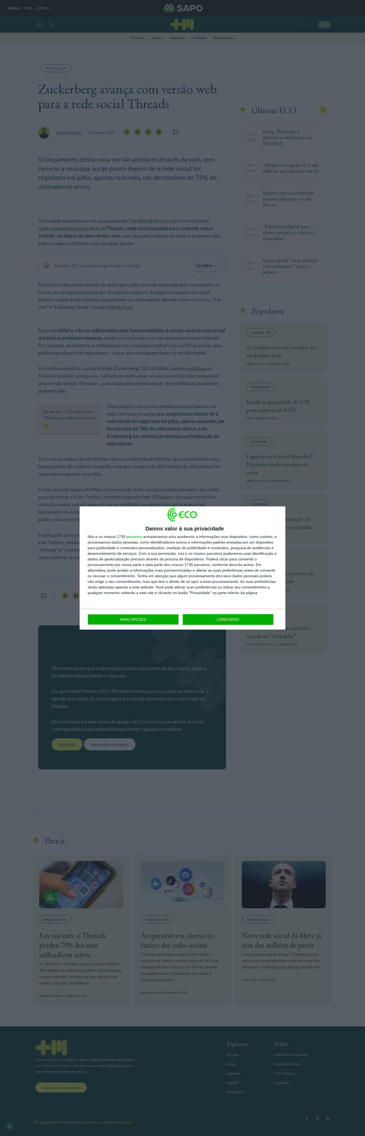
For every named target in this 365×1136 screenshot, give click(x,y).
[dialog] (182, 568)
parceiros (134, 536)
